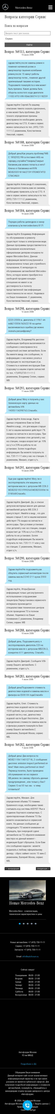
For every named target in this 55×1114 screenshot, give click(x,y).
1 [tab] (20, 923)
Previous (4, 902)
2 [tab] (24, 923)
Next (51, 902)
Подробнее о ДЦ (28, 1064)
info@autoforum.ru (30, 956)
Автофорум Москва (14, 1103)
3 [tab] (28, 923)
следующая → (43, 868)
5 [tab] (36, 923)
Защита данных (42, 1103)
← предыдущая (12, 868)
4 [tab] (32, 923)
